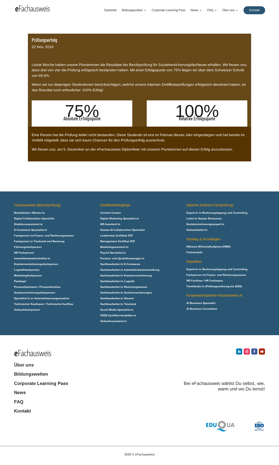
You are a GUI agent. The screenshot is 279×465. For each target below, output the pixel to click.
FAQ (210, 10)
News (194, 10)
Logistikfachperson (26, 269)
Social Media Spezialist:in (116, 309)
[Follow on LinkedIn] (239, 351)
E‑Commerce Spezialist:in (30, 230)
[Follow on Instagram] (247, 351)
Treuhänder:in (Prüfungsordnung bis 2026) (214, 286)
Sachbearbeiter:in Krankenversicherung (126, 275)
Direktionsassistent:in (28, 224)
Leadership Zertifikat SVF (116, 235)
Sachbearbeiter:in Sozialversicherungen (126, 292)
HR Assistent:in (110, 224)
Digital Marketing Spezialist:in (119, 218)
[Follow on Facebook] (254, 351)
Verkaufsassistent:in (113, 321)
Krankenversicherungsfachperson (36, 264)
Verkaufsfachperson (27, 309)
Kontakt (254, 10)
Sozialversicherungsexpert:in (205, 224)
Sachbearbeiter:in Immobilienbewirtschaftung (129, 269)
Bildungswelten (132, 10)
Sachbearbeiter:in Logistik (117, 281)
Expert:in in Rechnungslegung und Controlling (216, 212)
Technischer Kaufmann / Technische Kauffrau (43, 304)
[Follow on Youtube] (262, 351)
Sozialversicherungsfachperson (34, 292)
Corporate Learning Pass (168, 10)
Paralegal (20, 281)
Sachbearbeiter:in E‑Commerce (120, 264)
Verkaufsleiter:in (196, 230)
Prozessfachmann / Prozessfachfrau (37, 287)
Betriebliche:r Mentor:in (29, 212)
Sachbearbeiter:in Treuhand (118, 304)
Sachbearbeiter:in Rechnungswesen (123, 287)
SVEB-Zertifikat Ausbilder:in (118, 315)
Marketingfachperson (28, 275)
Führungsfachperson (28, 247)
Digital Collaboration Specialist (34, 218)
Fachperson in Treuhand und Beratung (39, 241)
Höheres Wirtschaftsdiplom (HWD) (208, 246)
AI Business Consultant (201, 308)
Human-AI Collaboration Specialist (122, 230)
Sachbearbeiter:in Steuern (117, 298)
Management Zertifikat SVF (117, 241)
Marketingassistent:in (114, 247)
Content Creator (110, 212)
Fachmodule (194, 252)
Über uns (228, 10)
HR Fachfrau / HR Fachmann (204, 280)
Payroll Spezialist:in (113, 252)
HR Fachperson (24, 252)
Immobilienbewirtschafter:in (32, 258)
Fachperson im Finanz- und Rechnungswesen (44, 235)
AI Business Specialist (200, 303)
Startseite (110, 10)
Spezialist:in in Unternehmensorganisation (41, 298)
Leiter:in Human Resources (204, 218)
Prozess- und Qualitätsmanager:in (122, 258)
